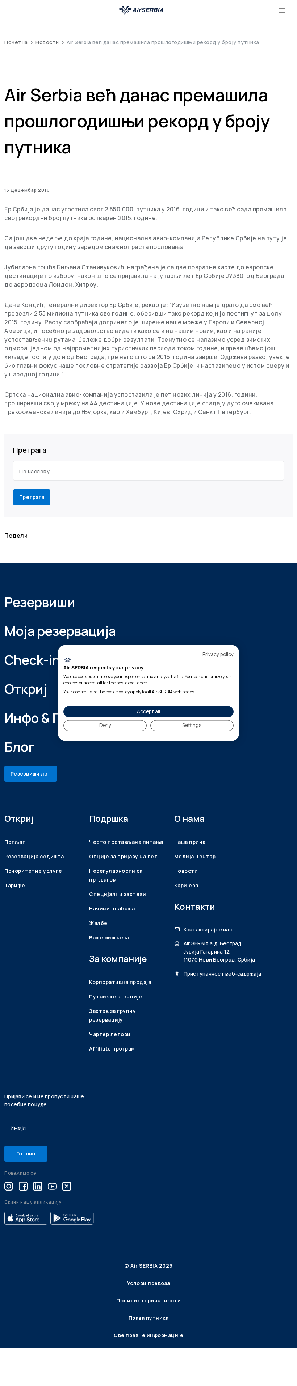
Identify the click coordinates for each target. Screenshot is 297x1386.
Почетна (16, 42)
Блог (19, 747)
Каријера (186, 885)
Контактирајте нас (208, 929)
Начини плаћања (112, 908)
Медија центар (195, 856)
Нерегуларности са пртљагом (116, 875)
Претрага (31, 497)
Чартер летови (110, 1034)
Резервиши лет (31, 773)
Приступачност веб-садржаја (223, 973)
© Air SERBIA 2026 (148, 1265)
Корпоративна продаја (120, 982)
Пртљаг (14, 841)
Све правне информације (148, 1335)
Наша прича (190, 841)
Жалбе (98, 923)
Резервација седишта (34, 856)
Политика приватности (148, 1300)
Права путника (149, 1317)
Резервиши (39, 602)
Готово (25, 1153)
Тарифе (14, 885)
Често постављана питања (126, 841)
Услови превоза (148, 1283)
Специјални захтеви (117, 894)
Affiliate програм (112, 1048)
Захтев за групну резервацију (112, 1015)
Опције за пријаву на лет (123, 856)
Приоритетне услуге (33, 870)
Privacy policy (218, 654)
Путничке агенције (115, 996)
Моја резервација (60, 631)
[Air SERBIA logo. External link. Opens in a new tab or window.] (67, 660)
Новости (47, 42)
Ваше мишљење (110, 937)
